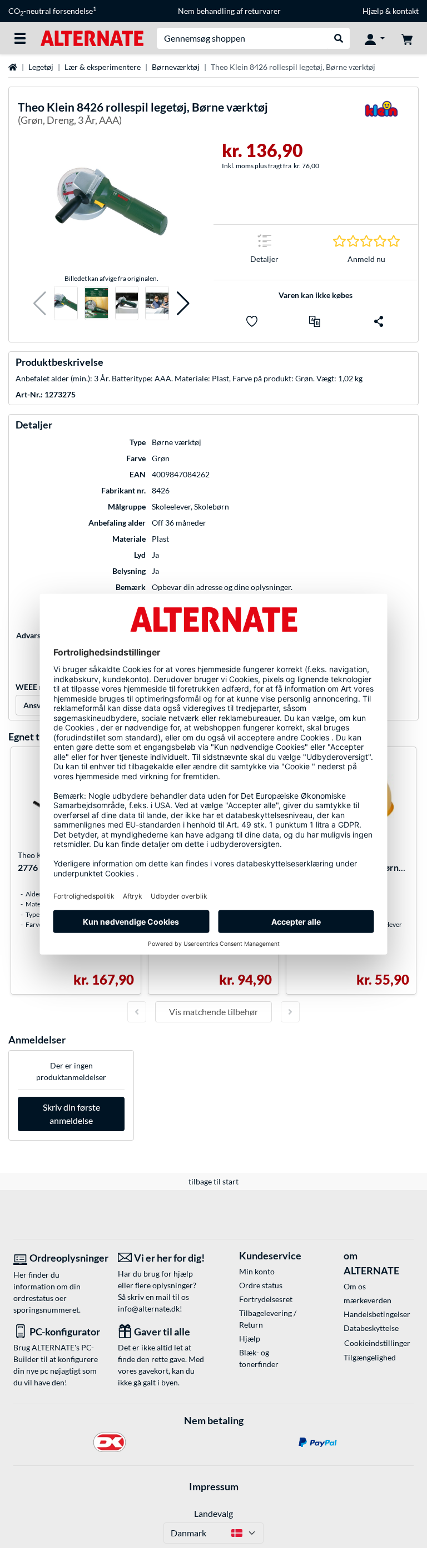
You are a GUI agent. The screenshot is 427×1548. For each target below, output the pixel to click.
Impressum (214, 1486)
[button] (39, 303)
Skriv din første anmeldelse (71, 1114)
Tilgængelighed (370, 1357)
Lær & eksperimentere (102, 67)
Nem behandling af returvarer (229, 11)
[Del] (378, 321)
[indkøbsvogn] (407, 38)
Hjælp (373, 11)
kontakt (406, 11)
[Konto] (374, 38)
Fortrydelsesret (265, 1299)
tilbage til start (213, 1181)
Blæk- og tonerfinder (259, 1358)
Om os (355, 1286)
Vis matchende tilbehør (213, 1011)
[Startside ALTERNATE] (92, 37)
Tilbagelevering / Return (267, 1318)
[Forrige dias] (136, 1011)
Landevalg (213, 1513)
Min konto (257, 1271)
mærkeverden (367, 1300)
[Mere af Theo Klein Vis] (381, 115)
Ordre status (260, 1285)
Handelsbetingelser (377, 1314)
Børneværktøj (176, 67)
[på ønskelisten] (252, 321)
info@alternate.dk (149, 1308)
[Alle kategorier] (20, 38)
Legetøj (40, 67)
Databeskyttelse (371, 1328)
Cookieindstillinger (377, 1343)
